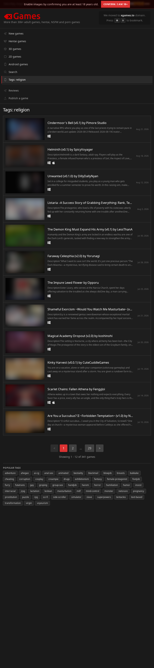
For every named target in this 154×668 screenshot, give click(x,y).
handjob (72, 485)
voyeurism (42, 503)
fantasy (98, 479)
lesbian (48, 491)
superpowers (104, 497)
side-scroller (59, 497)
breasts (121, 473)
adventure (10, 473)
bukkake (134, 473)
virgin (29, 503)
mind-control (92, 491)
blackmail (93, 473)
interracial (10, 491)
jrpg (23, 491)
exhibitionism (82, 479)
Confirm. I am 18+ (115, 4)
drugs (67, 479)
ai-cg (36, 473)
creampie (53, 479)
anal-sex (48, 473)
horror (97, 485)
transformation (13, 503)
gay (32, 485)
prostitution (11, 497)
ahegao (25, 473)
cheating (9, 479)
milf (79, 491)
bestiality (78, 473)
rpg (36, 497)
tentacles (121, 497)
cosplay (39, 479)
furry (7, 485)
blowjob (107, 473)
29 (89, 448)
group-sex (57, 485)
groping (43, 485)
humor (126, 485)
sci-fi (45, 497)
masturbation (64, 491)
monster (108, 491)
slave (89, 497)
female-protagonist (117, 479)
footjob (136, 479)
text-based (136, 497)
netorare (123, 491)
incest (138, 485)
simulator (76, 497)
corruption (24, 479)
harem (85, 485)
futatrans (20, 485)
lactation (34, 491)
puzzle (25, 497)
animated (63, 473)
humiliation (112, 485)
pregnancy (138, 491)
